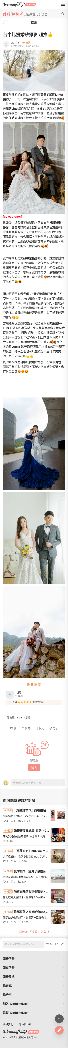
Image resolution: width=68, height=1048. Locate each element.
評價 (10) (19, 696)
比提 (18, 692)
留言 (27, 728)
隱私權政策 (25, 1024)
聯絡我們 (8, 1024)
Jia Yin (15, 42)
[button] (34, 958)
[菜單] (63, 4)
